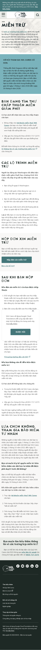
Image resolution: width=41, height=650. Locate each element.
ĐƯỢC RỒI (20, 332)
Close (35, 312)
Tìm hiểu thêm (11, 324)
